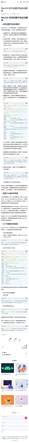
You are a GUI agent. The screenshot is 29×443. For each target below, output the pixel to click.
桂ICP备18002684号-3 (15, 436)
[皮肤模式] (21, 2)
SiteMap (22, 436)
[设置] (24, 2)
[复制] (26, 49)
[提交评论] (26, 418)
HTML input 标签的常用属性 (7, 390)
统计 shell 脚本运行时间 (21, 390)
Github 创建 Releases (7, 406)
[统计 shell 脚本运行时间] (21, 384)
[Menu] (27, 2)
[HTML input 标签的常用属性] (7, 384)
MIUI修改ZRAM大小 (6, 374)
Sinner (25, 438)
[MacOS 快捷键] (21, 400)
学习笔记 (14, 14)
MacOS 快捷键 (19, 406)
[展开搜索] (18, 2)
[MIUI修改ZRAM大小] (7, 368)
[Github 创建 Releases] (7, 400)
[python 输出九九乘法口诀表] (21, 368)
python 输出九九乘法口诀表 (21, 374)
